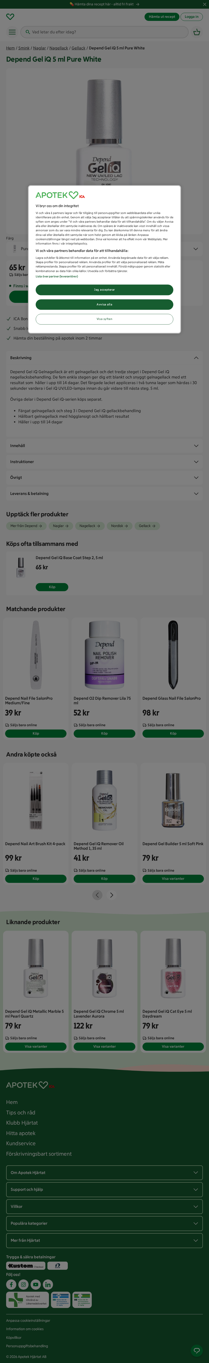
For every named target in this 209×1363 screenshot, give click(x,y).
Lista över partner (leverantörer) (57, 276)
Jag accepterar (104, 289)
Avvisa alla (104, 304)
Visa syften (104, 319)
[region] (104, 259)
